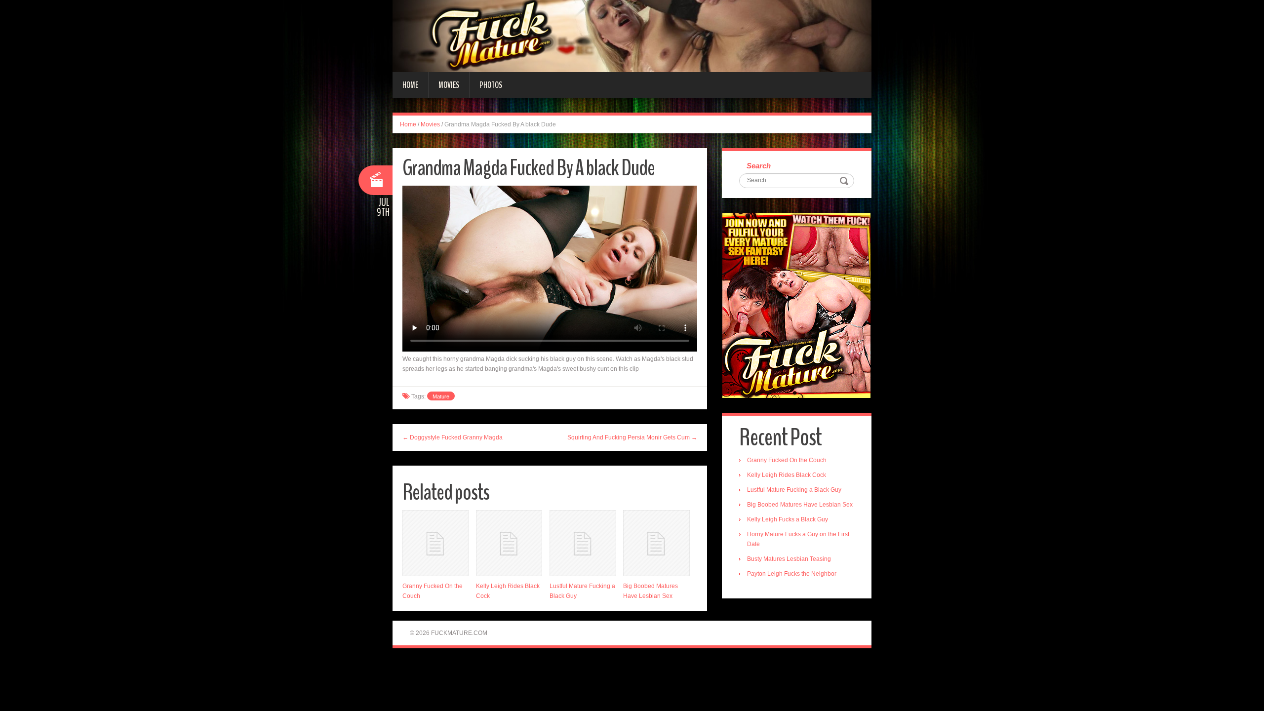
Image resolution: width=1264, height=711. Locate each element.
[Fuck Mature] (632, 35)
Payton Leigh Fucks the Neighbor (791, 573)
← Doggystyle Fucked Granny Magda (452, 437)
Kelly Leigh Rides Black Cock (786, 475)
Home (410, 85)
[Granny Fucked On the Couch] (435, 543)
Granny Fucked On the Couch (787, 460)
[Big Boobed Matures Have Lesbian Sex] (656, 543)
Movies (448, 85)
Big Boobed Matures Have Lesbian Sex (800, 504)
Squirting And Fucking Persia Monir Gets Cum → (632, 437)
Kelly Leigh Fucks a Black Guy (787, 519)
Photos (490, 85)
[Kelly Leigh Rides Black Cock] (509, 543)
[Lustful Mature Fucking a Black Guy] (583, 543)
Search (759, 165)
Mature (441, 396)
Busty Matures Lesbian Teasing (789, 558)
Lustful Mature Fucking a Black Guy (794, 489)
